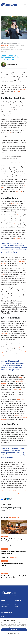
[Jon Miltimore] (3, 64)
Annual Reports (4, 606)
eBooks (16, 606)
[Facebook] (2, 499)
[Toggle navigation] (25, 5)
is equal (21, 377)
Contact (2, 602)
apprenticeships (22, 351)
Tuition (4, 51)
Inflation (13, 47)
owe (9, 119)
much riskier (17, 389)
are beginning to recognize (14, 347)
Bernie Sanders (13, 45)
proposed (17, 238)
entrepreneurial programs (8, 353)
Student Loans (17, 49)
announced (8, 106)
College (21, 45)
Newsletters (17, 602)
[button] (14, 633)
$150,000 (23, 89)
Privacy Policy (3, 609)
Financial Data (3, 607)
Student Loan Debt (6, 49)
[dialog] (14, 627)
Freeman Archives (18, 607)
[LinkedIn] (7, 499)
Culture (4, 561)
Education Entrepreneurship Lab (6, 614)
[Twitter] (5, 499)
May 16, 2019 (22, 163)
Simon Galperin (16, 204)
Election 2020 (5, 47)
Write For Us (17, 604)
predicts (16, 223)
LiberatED (2, 616)
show (18, 215)
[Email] (10, 499)
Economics (4, 45)
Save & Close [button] (14, 629)
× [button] (26, 619)
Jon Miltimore (12, 64)
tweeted (8, 132)
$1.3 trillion (19, 191)
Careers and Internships (5, 604)
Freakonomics (20, 288)
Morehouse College (19, 91)
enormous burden (8, 110)
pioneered (18, 416)
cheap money (5, 334)
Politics (4, 536)
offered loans (20, 399)
